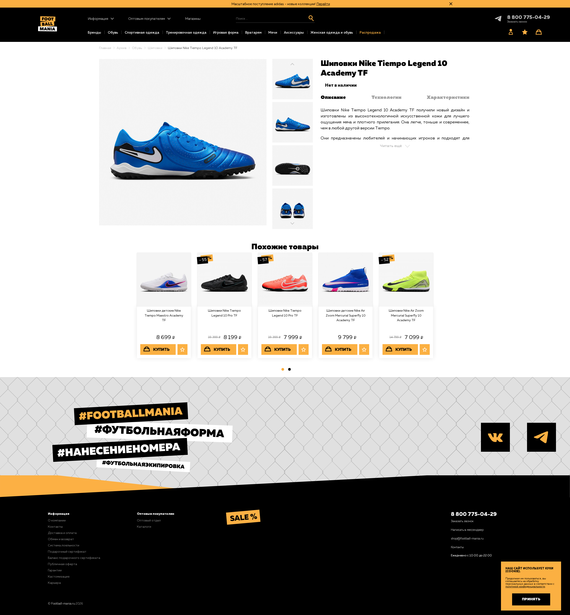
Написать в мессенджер (467, 530)
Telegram (494, 18)
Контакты (55, 526)
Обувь (113, 32)
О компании (57, 520)
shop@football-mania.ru (467, 538)
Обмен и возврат (61, 539)
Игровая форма (225, 32)
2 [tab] (288, 370)
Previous (292, 64)
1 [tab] (281, 370)
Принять (531, 599)
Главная (105, 48)
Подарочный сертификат (67, 551)
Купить (161, 350)
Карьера (54, 582)
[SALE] (266, 517)
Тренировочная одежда (186, 32)
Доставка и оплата (62, 533)
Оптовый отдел (149, 520)
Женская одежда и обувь (332, 32)
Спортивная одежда (142, 32)
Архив (121, 48)
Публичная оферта (62, 564)
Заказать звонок (462, 521)
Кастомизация (58, 576)
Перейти (323, 4)
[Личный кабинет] (510, 32)
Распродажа (370, 32)
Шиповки (155, 48)
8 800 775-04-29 (528, 17)
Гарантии (55, 570)
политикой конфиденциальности (525, 586)
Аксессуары (294, 32)
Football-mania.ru (63, 603)
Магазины (193, 18)
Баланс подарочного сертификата (74, 558)
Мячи (272, 32)
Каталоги (144, 526)
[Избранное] (524, 32)
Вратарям (253, 32)
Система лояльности (63, 545)
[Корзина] (538, 32)
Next (292, 223)
